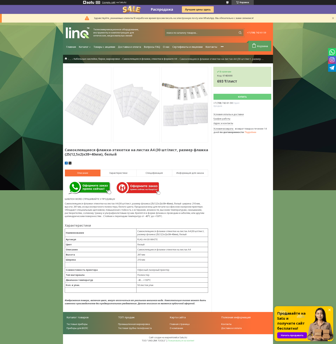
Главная (71, 46)
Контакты (211, 46)
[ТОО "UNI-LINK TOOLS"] (78, 32)
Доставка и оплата (129, 46)
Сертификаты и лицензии (187, 46)
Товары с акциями (104, 46)
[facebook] (66, 163)
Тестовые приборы (77, 324)
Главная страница (180, 324)
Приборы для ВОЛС (77, 328)
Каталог (84, 46)
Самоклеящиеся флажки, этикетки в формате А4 (149, 58)
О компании (176, 328)
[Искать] (240, 32)
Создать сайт (108, 2)
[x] (70, 163)
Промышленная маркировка (134, 324)
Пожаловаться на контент (181, 340)
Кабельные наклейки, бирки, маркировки (97, 58)
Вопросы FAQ (152, 46)
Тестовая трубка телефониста (135, 328)
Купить (242, 96)
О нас (166, 46)
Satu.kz (183, 337)
